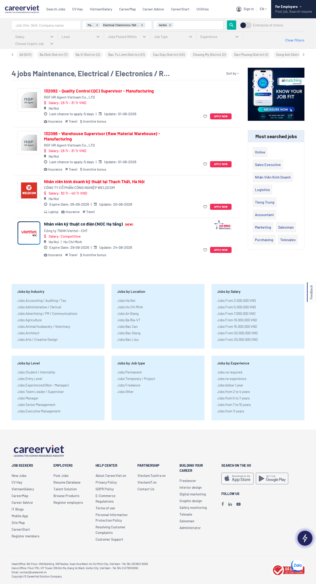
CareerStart (180, 9)
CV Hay (77, 9)
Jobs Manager (27, 398)
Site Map (18, 522)
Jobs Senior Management (36, 404)
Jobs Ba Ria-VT (128, 320)
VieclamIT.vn (147, 482)
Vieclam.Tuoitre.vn (151, 475)
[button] (205, 116)
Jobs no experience (231, 379)
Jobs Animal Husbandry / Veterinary (43, 326)
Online (260, 152)
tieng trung (264, 202)
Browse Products (66, 496)
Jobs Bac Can (127, 326)
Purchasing (264, 239)
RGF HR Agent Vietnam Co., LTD (69, 97)
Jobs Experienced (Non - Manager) (42, 385)
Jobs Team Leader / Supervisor (40, 391)
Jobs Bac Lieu (128, 339)
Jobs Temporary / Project (136, 379)
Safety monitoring (193, 507)
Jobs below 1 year (230, 385)
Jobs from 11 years (230, 411)
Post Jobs (60, 475)
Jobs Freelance (128, 385)
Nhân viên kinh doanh (273, 177)
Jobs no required (229, 372)
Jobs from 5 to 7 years (233, 398)
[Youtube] (238, 504)
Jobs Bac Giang (128, 333)
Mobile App (20, 516)
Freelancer (188, 481)
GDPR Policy (105, 489)
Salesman (286, 227)
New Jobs (19, 475)
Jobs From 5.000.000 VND (236, 307)
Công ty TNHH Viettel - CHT (66, 230)
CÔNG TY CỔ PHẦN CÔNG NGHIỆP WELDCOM (79, 187)
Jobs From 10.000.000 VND (237, 320)
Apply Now (221, 116)
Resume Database (67, 482)
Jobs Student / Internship (36, 372)
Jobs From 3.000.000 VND (236, 300)
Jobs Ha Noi (126, 300)
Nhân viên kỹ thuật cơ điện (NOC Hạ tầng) (88, 224)
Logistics (262, 189)
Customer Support (109, 539)
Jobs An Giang (128, 313)
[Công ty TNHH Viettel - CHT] (28, 233)
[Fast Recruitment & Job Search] (21, 8)
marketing (263, 227)
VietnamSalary (101, 9)
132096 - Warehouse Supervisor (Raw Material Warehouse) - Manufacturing (102, 136)
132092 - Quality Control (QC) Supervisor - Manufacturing (99, 90)
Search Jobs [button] (55, 9)
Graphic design (191, 501)
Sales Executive (268, 164)
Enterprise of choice (268, 25)
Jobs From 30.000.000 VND (237, 339)
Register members (25, 536)
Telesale (186, 514)
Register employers (68, 502)
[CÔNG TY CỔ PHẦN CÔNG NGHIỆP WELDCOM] (29, 190)
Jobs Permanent (129, 372)
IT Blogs (18, 509)
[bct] (288, 569)
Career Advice (153, 9)
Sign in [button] (249, 9)
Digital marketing (193, 494)
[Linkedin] (230, 504)
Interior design (191, 487)
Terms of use (105, 508)
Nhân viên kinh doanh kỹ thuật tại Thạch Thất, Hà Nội (94, 181)
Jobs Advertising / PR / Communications (47, 313)
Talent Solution (65, 489)
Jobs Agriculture (29, 320)
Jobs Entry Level (29, 379)
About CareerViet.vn (111, 475)
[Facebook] (222, 504)
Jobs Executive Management (38, 411)
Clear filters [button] (294, 40)
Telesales (288, 239)
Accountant (264, 214)
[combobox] (46, 25)
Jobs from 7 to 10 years (234, 404)
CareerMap (127, 9)
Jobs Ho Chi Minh (130, 307)
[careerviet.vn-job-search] (237, 478)
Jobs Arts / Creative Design (37, 339)
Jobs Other (125, 391)
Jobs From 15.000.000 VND (237, 326)
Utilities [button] (202, 9)
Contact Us (145, 489)
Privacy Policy (106, 482)
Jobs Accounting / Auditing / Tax (41, 300)
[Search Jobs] (231, 25)
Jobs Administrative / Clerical (39, 307)
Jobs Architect (28, 333)
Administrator (190, 528)
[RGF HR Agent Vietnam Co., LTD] (29, 100)
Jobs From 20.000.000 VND (237, 333)
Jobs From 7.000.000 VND (236, 313)
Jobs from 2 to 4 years (233, 391)
